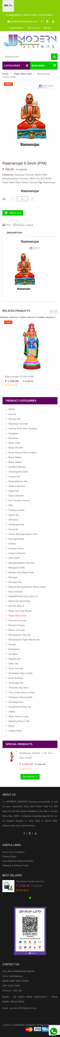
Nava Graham (15, 591)
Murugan (13, 577)
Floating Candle (16, 510)
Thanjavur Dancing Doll (20, 697)
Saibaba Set (14, 658)
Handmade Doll (16, 524)
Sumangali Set (15, 682)
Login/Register (16, 28)
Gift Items (13, 519)
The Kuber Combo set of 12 (30, 881)
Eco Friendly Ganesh (19, 500)
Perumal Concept (17, 620)
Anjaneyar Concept (24, 174)
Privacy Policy (9, 856)
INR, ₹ (7, 5)
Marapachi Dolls (16, 567)
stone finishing (15, 678)
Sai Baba (13, 654)
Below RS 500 (15, 447)
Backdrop (13, 438)
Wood (11, 726)
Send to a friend (24, 225)
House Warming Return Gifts (22, 534)
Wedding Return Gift (18, 721)
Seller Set (13, 663)
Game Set (13, 515)
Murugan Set (15, 582)
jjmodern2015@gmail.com (23, 21)
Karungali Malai (16, 539)
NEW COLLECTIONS (40, 178)
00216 (11, 409)
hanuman (13, 529)
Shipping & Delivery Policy (15, 865)
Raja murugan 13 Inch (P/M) (19, 376)
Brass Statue (14, 457)
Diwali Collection (16, 486)
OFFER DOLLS (16, 606)
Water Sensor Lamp (18, 716)
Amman (12, 414)
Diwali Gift (13, 491)
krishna (12, 543)
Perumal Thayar (16, 625)
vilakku (11, 711)
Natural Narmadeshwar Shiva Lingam (27, 587)
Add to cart (15, 213)
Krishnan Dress (16, 548)
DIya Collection (16, 495)
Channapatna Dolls (18, 471)
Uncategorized (15, 702)
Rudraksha (14, 649)
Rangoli (12, 644)
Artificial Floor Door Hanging (22, 428)
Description (14, 232)
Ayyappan (13, 433)
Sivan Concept (15, 668)
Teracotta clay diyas (18, 687)
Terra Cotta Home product (21, 692)
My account (33, 28)
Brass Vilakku (15, 462)
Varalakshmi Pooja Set (19, 706)
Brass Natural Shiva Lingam (22, 452)
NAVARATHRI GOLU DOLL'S (23, 596)
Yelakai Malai (15, 730)
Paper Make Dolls (23, 73)
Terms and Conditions (13, 852)
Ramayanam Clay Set (19, 634)
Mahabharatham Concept (15, 178)
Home (5, 73)
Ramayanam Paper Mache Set (24, 639)
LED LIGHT (14, 558)
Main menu (38, 65)
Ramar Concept (30, 182)
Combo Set (14, 476)
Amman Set (14, 419)
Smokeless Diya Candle (20, 673)
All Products (29, 776)
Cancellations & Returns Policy (17, 861)
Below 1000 (41, 174)
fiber (10, 505)
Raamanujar (49, 182)
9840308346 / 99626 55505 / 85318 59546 (30, 15)
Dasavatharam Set (17, 481)
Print (7, 225)
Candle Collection (17, 467)
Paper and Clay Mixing (19, 611)
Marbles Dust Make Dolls (21, 572)
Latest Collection (16, 553)
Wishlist (47, 28)
